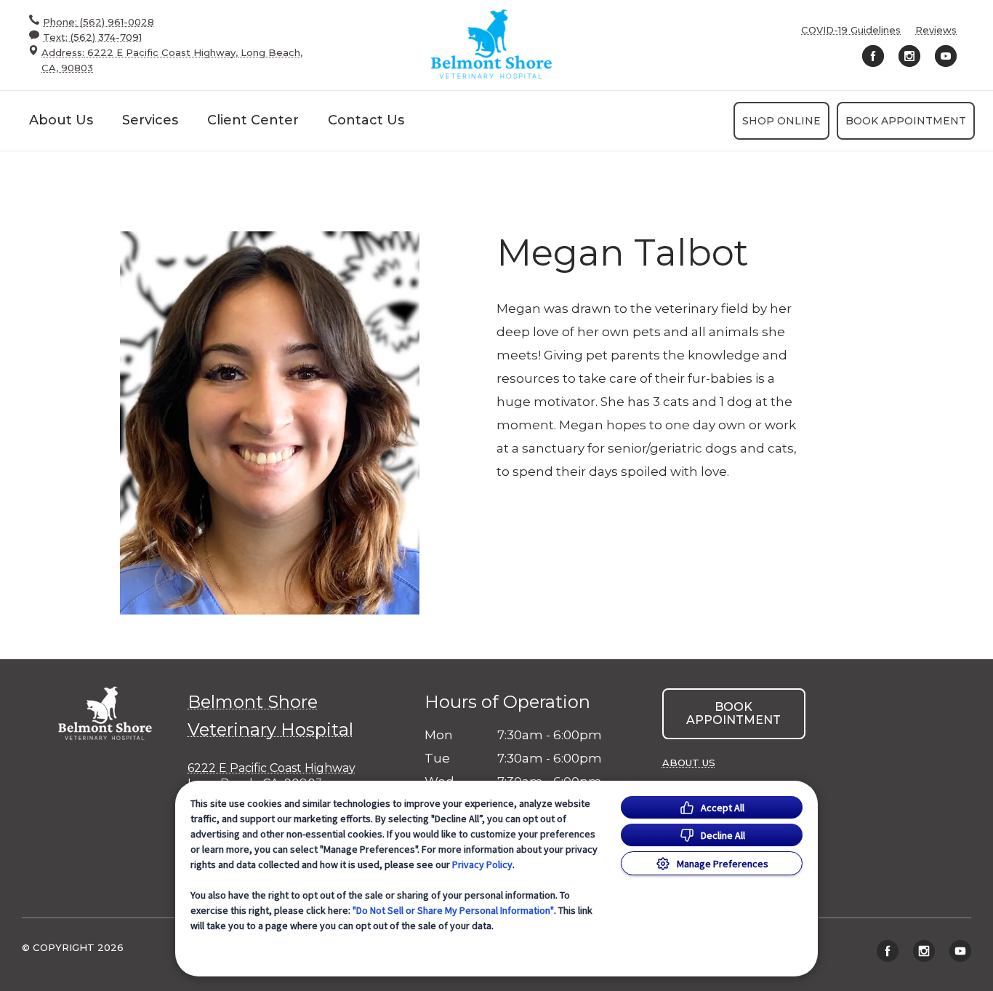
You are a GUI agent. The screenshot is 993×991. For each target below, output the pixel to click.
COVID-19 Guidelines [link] (851, 30)
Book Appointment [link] (905, 120)
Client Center (253, 120)
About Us (61, 120)
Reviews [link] (936, 30)
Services (150, 120)
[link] (491, 44)
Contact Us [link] (366, 120)
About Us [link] (688, 762)
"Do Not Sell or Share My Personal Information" (453, 910)
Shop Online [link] (781, 120)
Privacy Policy (482, 864)
